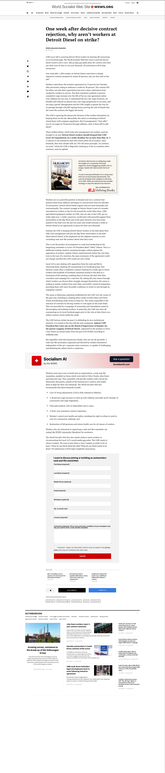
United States (95, 601)
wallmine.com (52, 334)
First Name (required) (61, 464)
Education (74, 616)
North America (76, 601)
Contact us (90, 443)
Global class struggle (63, 601)
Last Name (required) (61, 473)
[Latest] (32, 13)
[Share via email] (27, 81)
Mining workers (104, 616)
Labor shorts (62, 619)
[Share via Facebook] (27, 61)
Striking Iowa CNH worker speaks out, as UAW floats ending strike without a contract (99, 576)
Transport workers (84, 616)
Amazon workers (43, 616)
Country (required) (60, 517)
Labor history (53, 619)
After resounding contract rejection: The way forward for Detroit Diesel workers (56, 575)
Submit (82, 556)
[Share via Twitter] (27, 66)
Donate (113, 17)
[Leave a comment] (27, 91)
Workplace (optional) (61, 499)
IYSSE (85, 17)
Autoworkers (50, 601)
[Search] (137, 13)
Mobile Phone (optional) (62, 482)
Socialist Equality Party (73, 17)
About (133, 3)
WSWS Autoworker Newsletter (56, 48)
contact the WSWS (63, 432)
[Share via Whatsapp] (27, 71)
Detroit (86, 601)
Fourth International (56, 17)
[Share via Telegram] (27, 76)
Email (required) (59, 490)
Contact (127, 3)
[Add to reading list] (27, 96)
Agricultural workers (31, 619)
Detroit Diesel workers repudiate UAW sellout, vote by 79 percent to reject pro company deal (78, 576)
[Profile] (137, 3)
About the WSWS (94, 17)
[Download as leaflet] (27, 86)
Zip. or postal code (60, 509)
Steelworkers (94, 616)
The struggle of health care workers (60, 616)
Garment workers (43, 619)
